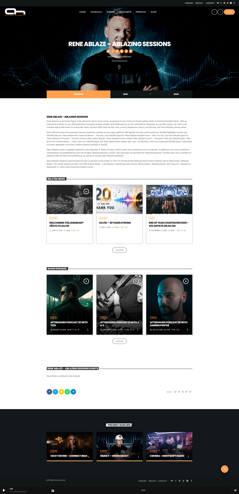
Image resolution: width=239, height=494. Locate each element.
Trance (119, 34)
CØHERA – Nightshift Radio (167, 456)
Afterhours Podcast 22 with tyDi (69, 324)
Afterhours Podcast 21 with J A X (119, 324)
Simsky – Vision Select (114, 456)
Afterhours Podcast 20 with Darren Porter (168, 324)
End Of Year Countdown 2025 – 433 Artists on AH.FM (169, 224)
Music (152, 218)
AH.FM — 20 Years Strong (115, 223)
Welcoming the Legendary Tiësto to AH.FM (66, 224)
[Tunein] (224, 3)
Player (229, 12)
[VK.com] (218, 3)
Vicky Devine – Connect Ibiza (68, 456)
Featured (53, 218)
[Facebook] (234, 3)
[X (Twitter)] (221, 3)
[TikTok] (228, 3)
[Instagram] (231, 3)
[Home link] (15, 12)
